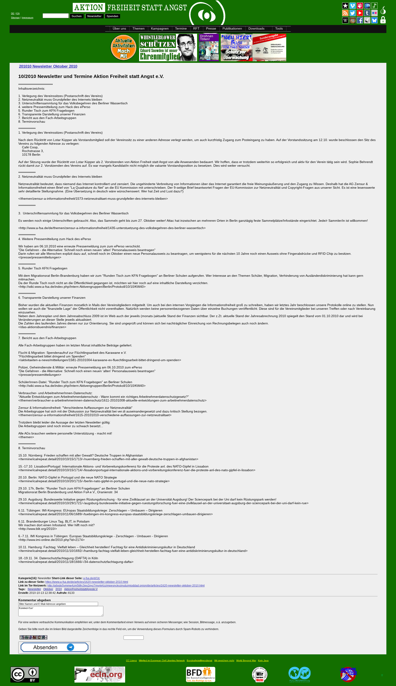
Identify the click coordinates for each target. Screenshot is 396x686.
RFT (196, 28)
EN (17, 13)
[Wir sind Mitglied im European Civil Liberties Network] (99, 681)
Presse (211, 28)
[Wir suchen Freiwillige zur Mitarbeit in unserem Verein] (200, 681)
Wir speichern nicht (224, 660)
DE (12, 13)
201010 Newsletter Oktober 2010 (48, 66)
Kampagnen (160, 28)
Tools (279, 28)
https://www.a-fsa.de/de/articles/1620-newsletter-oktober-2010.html (86, 581)
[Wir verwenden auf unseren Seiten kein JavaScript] (348, 681)
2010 (58, 589)
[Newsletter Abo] (94, 17)
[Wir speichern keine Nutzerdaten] (260, 681)
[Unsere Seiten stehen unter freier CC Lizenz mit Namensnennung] (24, 681)
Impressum (27, 17)
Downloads (256, 28)
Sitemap (15, 17)
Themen (138, 28)
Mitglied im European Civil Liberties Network (162, 660)
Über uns (119, 28)
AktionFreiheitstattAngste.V (81, 589)
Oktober (48, 589)
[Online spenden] (113, 17)
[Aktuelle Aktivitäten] (124, 60)
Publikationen (232, 28)
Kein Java (263, 660)
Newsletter (34, 589)
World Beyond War (246, 660)
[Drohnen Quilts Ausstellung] (209, 60)
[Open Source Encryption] (253, 60)
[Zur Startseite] (67, 8)
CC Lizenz (131, 660)
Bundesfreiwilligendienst (199, 660)
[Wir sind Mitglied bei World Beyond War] (299, 681)
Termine (181, 28)
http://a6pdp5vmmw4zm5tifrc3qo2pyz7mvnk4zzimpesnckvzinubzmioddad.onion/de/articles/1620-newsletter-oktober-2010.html (126, 585)
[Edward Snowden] (168, 60)
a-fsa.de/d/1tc (91, 578)
